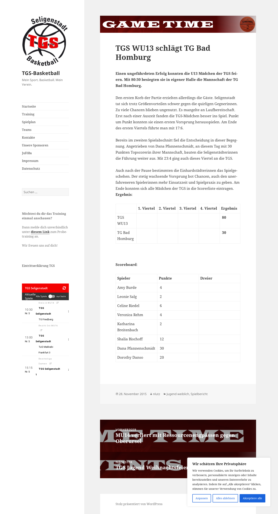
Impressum (30, 161)
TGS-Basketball (41, 73)
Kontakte (28, 137)
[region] (228, 482)
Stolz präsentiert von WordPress (139, 504)
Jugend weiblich (178, 394)
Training (28, 114)
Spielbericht (199, 394)
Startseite (29, 106)
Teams (26, 130)
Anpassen (202, 498)
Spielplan (29, 122)
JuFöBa (27, 153)
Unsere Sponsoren (35, 145)
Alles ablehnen (225, 498)
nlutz (156, 394)
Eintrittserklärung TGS (38, 266)
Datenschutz (31, 168)
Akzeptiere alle (252, 498)
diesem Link (40, 232)
